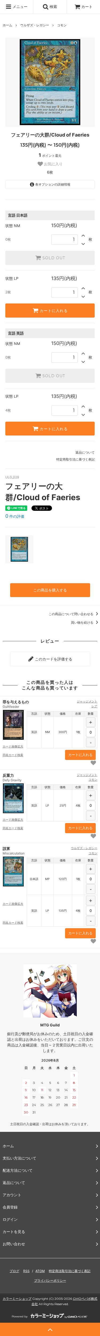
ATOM (40, 1271)
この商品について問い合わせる (71, 614)
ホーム (7, 25)
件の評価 (14, 516)
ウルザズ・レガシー (34, 25)
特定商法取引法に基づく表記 (69, 1271)
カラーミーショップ (17, 1299)
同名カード (13, 755)
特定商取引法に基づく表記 (75, 459)
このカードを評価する (53, 659)
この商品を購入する (50, 590)
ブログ (14, 1271)
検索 (53, 6)
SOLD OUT (53, 258)
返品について (85, 452)
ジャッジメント (87, 701)
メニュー (19, 6)
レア (94, 706)
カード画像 (13, 746)
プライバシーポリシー (50, 1280)
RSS (26, 1271)
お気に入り (53, 164)
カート (87, 6)
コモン (62, 25)
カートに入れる (53, 310)
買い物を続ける (82, 622)
